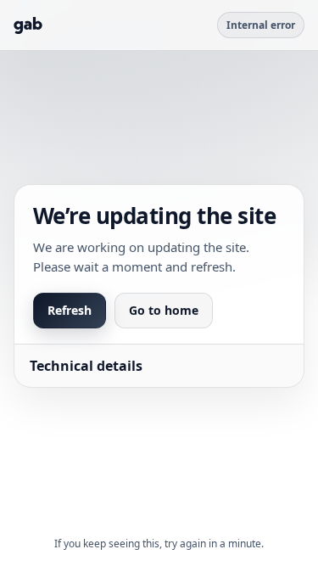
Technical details (86, 365)
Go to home (163, 310)
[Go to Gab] (28, 25)
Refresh (69, 310)
